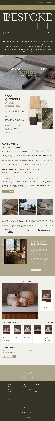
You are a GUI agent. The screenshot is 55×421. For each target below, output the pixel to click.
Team (39, 6)
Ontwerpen (27, 230)
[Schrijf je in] (14, 356)
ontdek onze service (8, 191)
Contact (48, 6)
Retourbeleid (37, 389)
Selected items (25, 6)
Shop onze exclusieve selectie (44, 230)
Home (6, 6)
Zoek (28, 8)
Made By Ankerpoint (27, 418)
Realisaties (18, 6)
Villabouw (24, 386)
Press (43, 6)
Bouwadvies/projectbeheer (27, 389)
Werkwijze (33, 6)
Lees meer (10, 231)
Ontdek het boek (36, 270)
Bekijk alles (50, 322)
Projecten (11, 6)
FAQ (36, 386)
